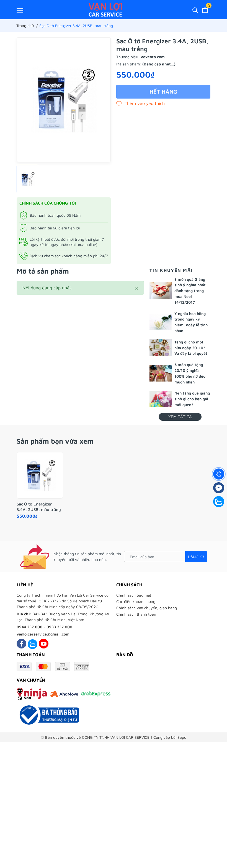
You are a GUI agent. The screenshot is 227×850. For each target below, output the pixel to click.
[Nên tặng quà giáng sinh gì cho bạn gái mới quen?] (160, 399)
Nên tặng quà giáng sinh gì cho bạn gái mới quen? (192, 399)
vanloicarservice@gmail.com (43, 634)
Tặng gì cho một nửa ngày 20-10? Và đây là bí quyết (190, 348)
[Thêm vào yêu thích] (140, 103)
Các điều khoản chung (135, 601)
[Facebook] (21, 643)
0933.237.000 (59, 626)
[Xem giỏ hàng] (205, 10)
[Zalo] (32, 643)
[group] (63, 100)
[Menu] (20, 10)
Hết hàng (163, 91)
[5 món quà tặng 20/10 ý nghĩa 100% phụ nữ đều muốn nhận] (160, 373)
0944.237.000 (29, 626)
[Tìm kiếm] (195, 10)
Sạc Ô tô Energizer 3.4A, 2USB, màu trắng (39, 507)
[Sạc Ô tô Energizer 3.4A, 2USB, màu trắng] (40, 475)
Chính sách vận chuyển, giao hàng (146, 607)
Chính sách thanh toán (136, 614)
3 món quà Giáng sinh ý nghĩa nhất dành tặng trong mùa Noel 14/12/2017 (190, 290)
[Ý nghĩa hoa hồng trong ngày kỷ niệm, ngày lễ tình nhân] (160, 322)
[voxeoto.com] (105, 10)
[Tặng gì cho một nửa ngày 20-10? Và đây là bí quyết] (160, 347)
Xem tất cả (180, 416)
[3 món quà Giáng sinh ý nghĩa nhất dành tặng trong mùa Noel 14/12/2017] (160, 290)
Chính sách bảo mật (133, 595)
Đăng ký (196, 556)
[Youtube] (43, 643)
